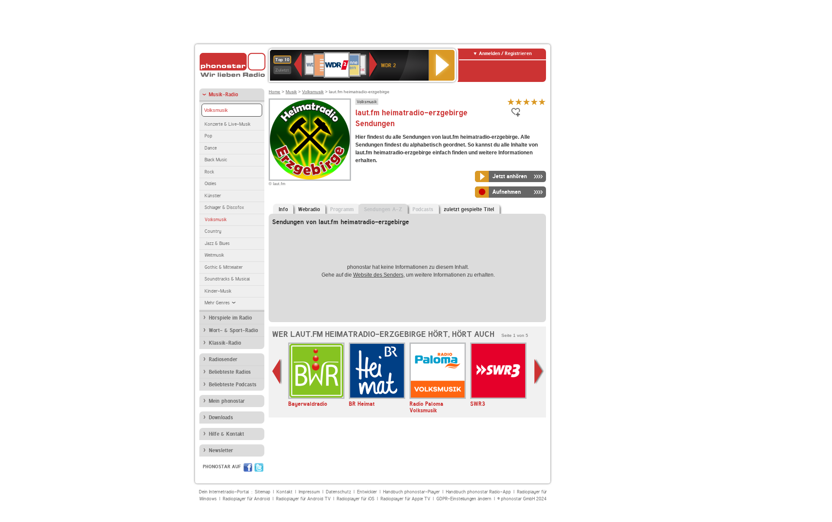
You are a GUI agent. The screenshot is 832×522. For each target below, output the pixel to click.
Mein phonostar (227, 401)
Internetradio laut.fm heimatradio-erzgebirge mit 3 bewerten (526, 101)
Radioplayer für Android (246, 499)
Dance (211, 148)
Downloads (221, 417)
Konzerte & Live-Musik (227, 124)
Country (213, 231)
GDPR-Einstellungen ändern (463, 499)
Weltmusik (214, 255)
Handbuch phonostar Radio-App (478, 492)
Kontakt (284, 492)
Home (274, 91)
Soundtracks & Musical (227, 279)
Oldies (210, 183)
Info (283, 209)
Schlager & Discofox (224, 207)
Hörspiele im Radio (230, 318)
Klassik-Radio (225, 343)
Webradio (309, 209)
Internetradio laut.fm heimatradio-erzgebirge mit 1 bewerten (511, 101)
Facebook (248, 467)
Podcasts (423, 209)
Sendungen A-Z (383, 209)
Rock (209, 172)
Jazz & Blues (217, 243)
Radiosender (223, 359)
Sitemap (262, 492)
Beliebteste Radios (230, 372)
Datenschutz (338, 492)
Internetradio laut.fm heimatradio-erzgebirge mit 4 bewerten (534, 101)
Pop (208, 136)
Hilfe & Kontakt (226, 434)
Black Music (216, 160)
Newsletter (221, 450)
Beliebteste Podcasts (233, 385)
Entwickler (367, 492)
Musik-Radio (223, 94)
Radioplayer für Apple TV (405, 499)
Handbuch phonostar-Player (411, 492)
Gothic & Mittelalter (224, 267)
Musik (291, 91)
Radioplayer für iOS (355, 499)
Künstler (213, 196)
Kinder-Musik (218, 291)
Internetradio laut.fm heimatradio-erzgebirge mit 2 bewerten (519, 101)
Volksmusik (216, 110)
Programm (342, 209)
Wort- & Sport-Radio (233, 330)
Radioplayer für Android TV (303, 499)
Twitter (258, 467)
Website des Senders (378, 275)
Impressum (309, 492)
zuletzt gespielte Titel (469, 209)
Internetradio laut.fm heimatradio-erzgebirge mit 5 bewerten (542, 101)
